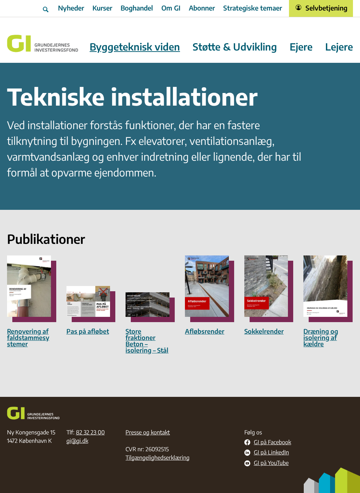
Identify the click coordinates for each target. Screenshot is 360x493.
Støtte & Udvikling (235, 46)
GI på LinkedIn (271, 452)
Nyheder (71, 8)
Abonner (202, 8)
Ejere (301, 46)
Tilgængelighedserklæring (157, 457)
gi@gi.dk (77, 440)
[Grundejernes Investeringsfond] (42, 43)
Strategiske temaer (252, 8)
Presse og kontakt (148, 432)
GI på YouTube (271, 463)
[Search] (46, 8)
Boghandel (137, 8)
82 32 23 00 (90, 432)
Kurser (102, 8)
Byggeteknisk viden (135, 46)
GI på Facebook (272, 442)
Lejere (339, 46)
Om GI (170, 8)
